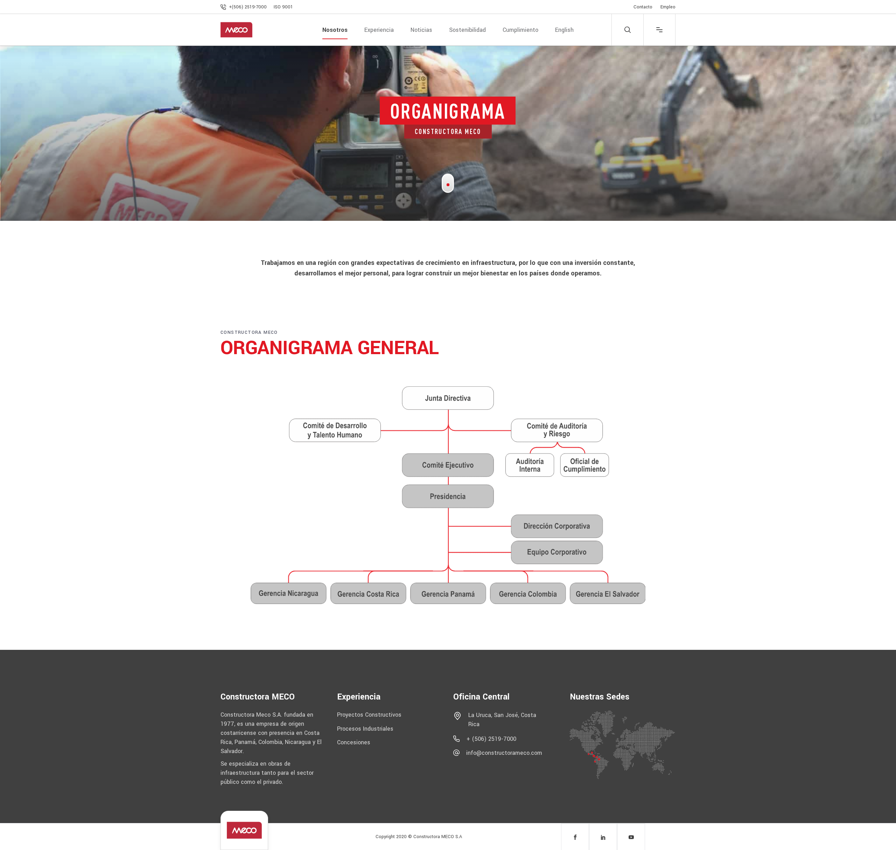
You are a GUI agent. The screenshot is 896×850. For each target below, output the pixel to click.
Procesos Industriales (365, 728)
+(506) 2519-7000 (248, 7)
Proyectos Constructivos (369, 715)
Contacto (643, 7)
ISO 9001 (283, 7)
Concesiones (353, 742)
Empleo (668, 7)
